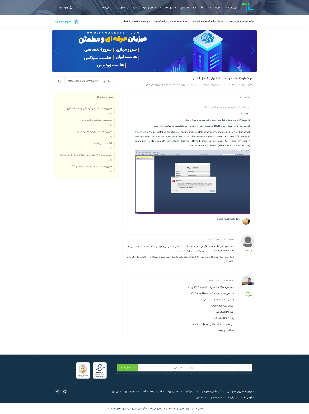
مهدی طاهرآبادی (248, 293)
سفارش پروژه (173, 391)
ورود (66, 7)
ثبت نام (58, 7)
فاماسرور (199, 397)
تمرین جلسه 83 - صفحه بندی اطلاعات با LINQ (91, 166)
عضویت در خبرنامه (127, 368)
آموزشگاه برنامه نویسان (211, 391)
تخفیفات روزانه (214, 7)
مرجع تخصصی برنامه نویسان (239, 391)
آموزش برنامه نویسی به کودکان (208, 21)
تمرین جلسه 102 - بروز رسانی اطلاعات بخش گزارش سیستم (86, 155)
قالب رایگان (190, 391)
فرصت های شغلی (188, 7)
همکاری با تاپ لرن (168, 7)
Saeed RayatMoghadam (230, 219)
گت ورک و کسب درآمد (152, 391)
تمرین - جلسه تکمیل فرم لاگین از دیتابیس (93, 131)
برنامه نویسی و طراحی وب (241, 21)
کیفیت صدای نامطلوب (102, 143)
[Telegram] (57, 391)
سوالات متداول (216, 397)
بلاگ (202, 7)
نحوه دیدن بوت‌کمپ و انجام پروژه (97, 120)
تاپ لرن (160, 408)
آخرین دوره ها (231, 7)
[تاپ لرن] (248, 8)
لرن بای (115, 391)
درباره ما (231, 397)
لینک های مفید (122, 7)
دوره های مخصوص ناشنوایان (135, 21)
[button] (76, 7)
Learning (248, 251)
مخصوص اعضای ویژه (64, 21)
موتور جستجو (131, 391)
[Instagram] (65, 391)
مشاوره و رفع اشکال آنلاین (144, 7)
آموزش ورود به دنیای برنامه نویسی (171, 21)
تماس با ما (106, 7)
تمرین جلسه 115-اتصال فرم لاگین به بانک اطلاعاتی (89, 108)
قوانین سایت (246, 397)
